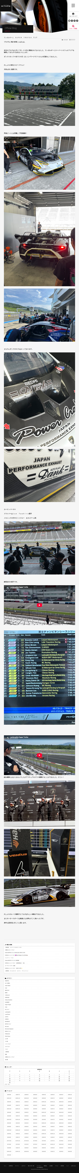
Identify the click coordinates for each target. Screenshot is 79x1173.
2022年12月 (44, 1112)
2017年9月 (35, 1140)
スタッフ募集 (73, 28)
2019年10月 (26, 1130)
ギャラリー (17, 1165)
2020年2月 (61, 1126)
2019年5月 (70, 1130)
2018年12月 (44, 1133)
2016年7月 (18, 1147)
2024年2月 (61, 1105)
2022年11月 (52, 1112)
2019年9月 (35, 1130)
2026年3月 (53, 1094)
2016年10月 (61, 1144)
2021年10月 (26, 1119)
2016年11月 (52, 1144)
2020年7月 (18, 1126)
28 (59, 1080)
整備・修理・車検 (31, 1165)
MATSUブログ (8, 1024)
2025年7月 (53, 1098)
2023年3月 (18, 1112)
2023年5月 (70, 1108)
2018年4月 (44, 1137)
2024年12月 (44, 1101)
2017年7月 (53, 1140)
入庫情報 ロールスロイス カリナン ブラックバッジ (16, 970)
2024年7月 (18, 1105)
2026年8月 (9, 1094)
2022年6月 (26, 1115)
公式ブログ (23, 1165)
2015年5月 (70, 1151)
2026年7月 (18, 1094)
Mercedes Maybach (9, 1028)
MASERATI (7, 1021)
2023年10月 (26, 1108)
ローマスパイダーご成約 (10, 965)
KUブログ (7, 1009)
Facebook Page (72, 20)
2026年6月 (26, 1094)
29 (69, 1080)
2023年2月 (26, 1112)
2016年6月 (26, 1147)
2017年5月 (70, 1140)
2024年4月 (44, 1105)
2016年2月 (61, 1147)
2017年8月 (44, 1140)
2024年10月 (61, 1101)
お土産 (6, 1038)
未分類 (6, 1059)
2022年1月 (70, 1115)
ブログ (6, 1049)
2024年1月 (70, 1105)
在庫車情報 (11, 1165)
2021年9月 (35, 1119)
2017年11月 (18, 1140)
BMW (6, 992)
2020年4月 (44, 1126)
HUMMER (7, 1002)
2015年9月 (35, 1151)
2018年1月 (70, 1137)
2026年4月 (44, 1094)
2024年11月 (52, 1101)
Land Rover (7, 1014)
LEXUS (6, 1016)
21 (59, 1078)
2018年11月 (52, 1133)
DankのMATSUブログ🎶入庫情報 (12, 960)
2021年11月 (18, 1119)
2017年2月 (26, 1144)
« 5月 (6, 1084)
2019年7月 (53, 1130)
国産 (6, 1054)
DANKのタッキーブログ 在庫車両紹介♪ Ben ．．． (16, 963)
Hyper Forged (8, 1004)
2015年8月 (44, 1151)
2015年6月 (61, 1151)
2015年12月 (9, 1151)
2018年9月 (70, 1133)
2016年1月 (70, 1147)
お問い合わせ (69, 20)
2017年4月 (9, 1144)
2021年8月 (44, 1119)
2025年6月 (61, 1098)
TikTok (77, 20)
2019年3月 (18, 1133)
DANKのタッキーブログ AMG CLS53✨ (13, 968)
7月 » (9, 1084)
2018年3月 (53, 1137)
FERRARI (7, 997)
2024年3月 (53, 1105)
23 (9, 1080)
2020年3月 (53, 1126)
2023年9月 (35, 1108)
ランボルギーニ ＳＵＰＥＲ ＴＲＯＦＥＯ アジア (20, 37)
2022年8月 (9, 1115)
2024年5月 (35, 1105)
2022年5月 (35, 1115)
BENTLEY (7, 990)
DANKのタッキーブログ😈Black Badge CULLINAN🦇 (16, 955)
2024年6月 (26, 1105)
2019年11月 (18, 1130)
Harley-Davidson (8, 999)
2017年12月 (9, 1140)
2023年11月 (18, 1108)
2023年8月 (44, 1108)
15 (69, 1076)
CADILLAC (7, 995)
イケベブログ (8, 1044)
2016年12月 (44, 1144)
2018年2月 (61, 1137)
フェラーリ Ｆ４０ (9, 957)
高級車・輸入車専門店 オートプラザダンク (6, 6)
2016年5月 (35, 1147)
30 (9, 1082)
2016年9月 (70, 1144)
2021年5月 (70, 1119)
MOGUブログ (8, 1031)
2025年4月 (9, 1101)
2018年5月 (35, 1137)
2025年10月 (26, 1098)
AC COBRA (7, 983)
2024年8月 (9, 1105)
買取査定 (45, 1165)
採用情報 (62, 1165)
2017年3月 (18, 1144)
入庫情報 (7, 1051)
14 (59, 1076)
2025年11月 (18, 1098)
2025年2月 (26, 1101)
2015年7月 (53, 1151)
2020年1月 (70, 1126)
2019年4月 (9, 1133)
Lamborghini (65, 39)
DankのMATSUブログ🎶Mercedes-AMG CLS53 (15, 952)
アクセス (56, 1165)
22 (69, 1078)
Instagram (74, 20)
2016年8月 (9, 1147)
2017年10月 (26, 1140)
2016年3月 (53, 1147)
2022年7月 (18, 1115)
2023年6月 (61, 1108)
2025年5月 (70, 1098)
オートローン (39, 1165)
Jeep (6, 1007)
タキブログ (7, 1046)
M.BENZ (7, 1019)
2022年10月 (61, 1112)
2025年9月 (35, 1098)
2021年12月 (9, 1119)
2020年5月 (35, 1126)
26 (39, 1080)
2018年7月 (18, 1137)
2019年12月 (9, 1130)
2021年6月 (61, 1119)
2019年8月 (44, 1130)
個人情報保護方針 (40, 1167)
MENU (73, 6)
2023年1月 (35, 1112)
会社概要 (51, 1165)
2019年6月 (61, 1130)
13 (49, 1076)
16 (9, 1078)
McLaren (7, 1026)
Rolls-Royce (7, 1036)
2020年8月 (9, 1126)
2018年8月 (9, 1137)
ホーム (5, 1165)
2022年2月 (61, 1115)
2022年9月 (70, 1112)
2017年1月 (35, 1144)
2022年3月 (53, 1115)
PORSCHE (7, 1033)
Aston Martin (7, 985)
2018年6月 (26, 1137)
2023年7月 (53, 1108)
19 (39, 1078)
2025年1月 (35, 1101)
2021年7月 (53, 1119)
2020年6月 (26, 1126)
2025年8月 (44, 1098)
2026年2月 (61, 1094)
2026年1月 (70, 1094)
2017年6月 (61, 1140)
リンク (67, 1165)
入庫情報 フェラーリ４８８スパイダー (13, 947)
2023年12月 (9, 1108)
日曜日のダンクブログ (9, 950)
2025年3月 (18, 1101)
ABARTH (7, 980)
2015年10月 (26, 1151)
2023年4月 (9, 1112)
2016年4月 (44, 1147)
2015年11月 (18, 1151)
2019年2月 (26, 1133)
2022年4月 (44, 1115)
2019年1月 (35, 1133)
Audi (6, 988)
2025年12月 (9, 1098)
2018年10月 (61, 1133)
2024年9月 (70, 1101)
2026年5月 (35, 1094)
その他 (6, 1041)
